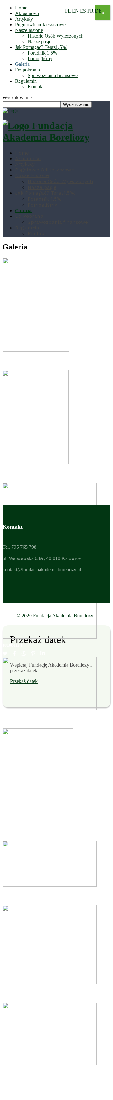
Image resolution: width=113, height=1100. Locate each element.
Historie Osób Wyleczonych (55, 36)
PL (68, 10)
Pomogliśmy (40, 58)
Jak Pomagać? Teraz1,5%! (41, 47)
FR (90, 10)
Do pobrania (27, 69)
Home (21, 7)
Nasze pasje (39, 41)
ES (83, 10)
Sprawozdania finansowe (53, 75)
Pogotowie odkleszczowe (40, 24)
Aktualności (27, 13)
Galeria (22, 64)
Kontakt (36, 86)
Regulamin (26, 81)
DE (98, 10)
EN (75, 10)
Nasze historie (29, 30)
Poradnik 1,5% (42, 52)
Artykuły (24, 19)
